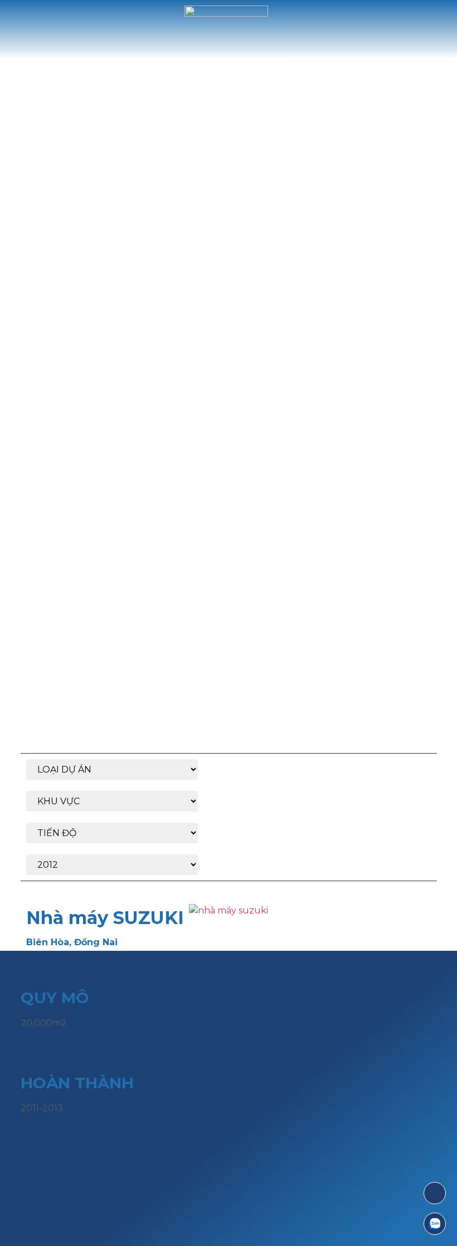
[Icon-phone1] (435, 1193)
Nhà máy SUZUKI (105, 918)
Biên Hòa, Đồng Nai (72, 942)
